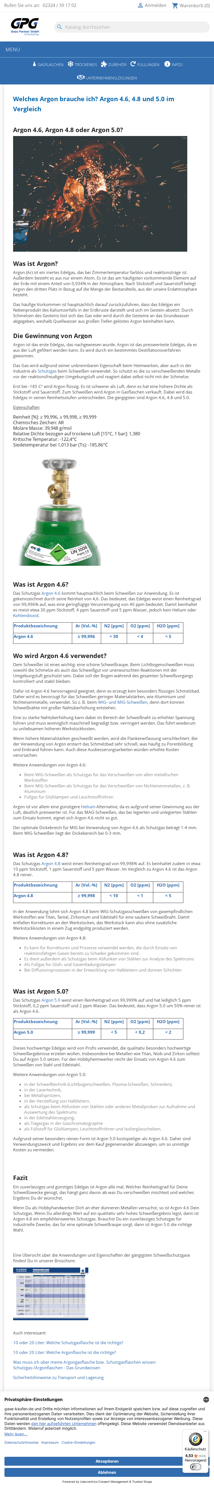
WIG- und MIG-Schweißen (122, 702)
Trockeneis (86, 64)
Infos (177, 64)
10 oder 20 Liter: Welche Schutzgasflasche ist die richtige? (68, 1342)
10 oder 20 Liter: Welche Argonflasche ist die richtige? (64, 1352)
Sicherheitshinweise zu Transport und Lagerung (58, 1377)
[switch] (195, 1466)
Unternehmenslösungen (111, 78)
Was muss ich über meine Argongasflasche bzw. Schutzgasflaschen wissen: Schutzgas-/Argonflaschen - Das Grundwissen (84, 1364)
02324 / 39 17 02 (59, 5)
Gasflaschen (51, 64)
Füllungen (148, 64)
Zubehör (117, 64)
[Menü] (205, 1432)
